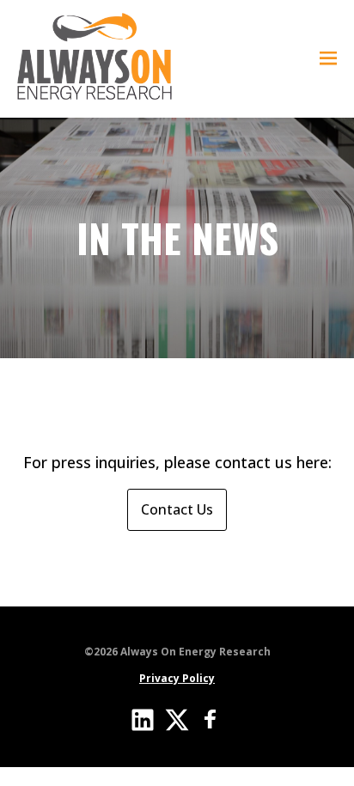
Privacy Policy (177, 678)
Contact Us (177, 509)
